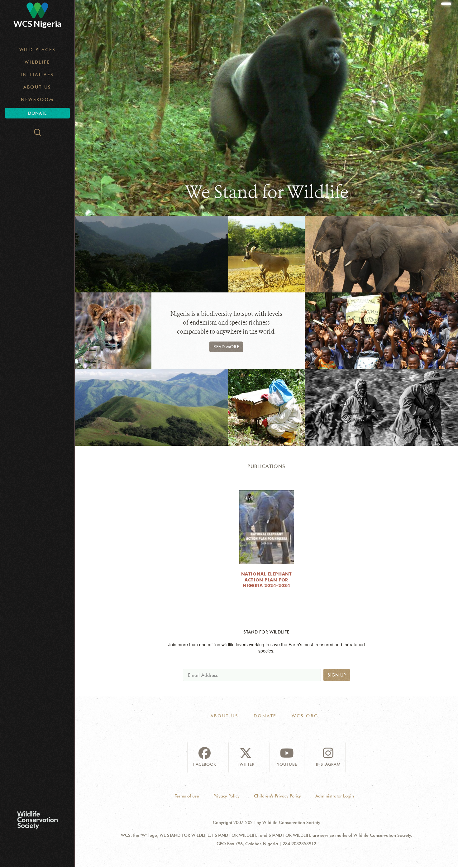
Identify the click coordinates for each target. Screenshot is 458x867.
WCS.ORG (305, 715)
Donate (37, 113)
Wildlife (37, 62)
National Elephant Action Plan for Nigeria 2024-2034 (266, 579)
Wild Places (37, 49)
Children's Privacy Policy (277, 795)
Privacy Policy (226, 795)
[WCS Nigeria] (37, 10)
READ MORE (226, 346)
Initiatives (37, 74)
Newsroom (37, 99)
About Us (37, 86)
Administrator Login (334, 795)
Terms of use (187, 795)
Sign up (336, 674)
